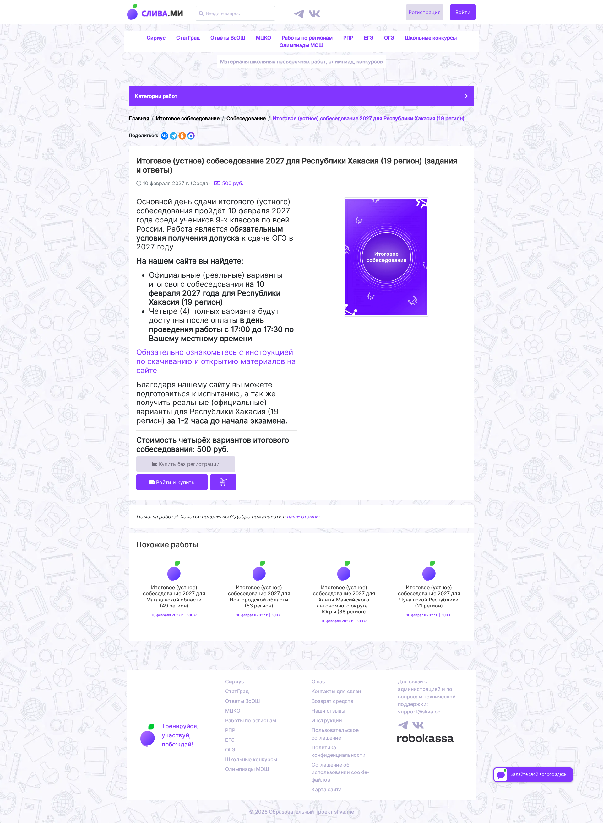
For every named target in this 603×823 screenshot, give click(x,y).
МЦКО (263, 38)
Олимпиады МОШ (301, 45)
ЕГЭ (368, 38)
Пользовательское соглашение (335, 734)
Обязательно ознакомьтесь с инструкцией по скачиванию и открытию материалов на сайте (216, 361)
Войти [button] (462, 12)
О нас (318, 681)
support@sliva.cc (419, 711)
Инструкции (327, 720)
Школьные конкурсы (431, 38)
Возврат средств (332, 701)
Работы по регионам (307, 38)
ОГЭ (389, 38)
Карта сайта (327, 789)
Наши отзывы (328, 711)
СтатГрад (188, 38)
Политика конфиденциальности (339, 751)
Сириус (156, 38)
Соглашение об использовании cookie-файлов (340, 772)
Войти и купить (174, 482)
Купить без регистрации (188, 464)
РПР (348, 38)
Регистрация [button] (425, 12)
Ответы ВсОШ (227, 38)
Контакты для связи (336, 691)
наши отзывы (303, 516)
